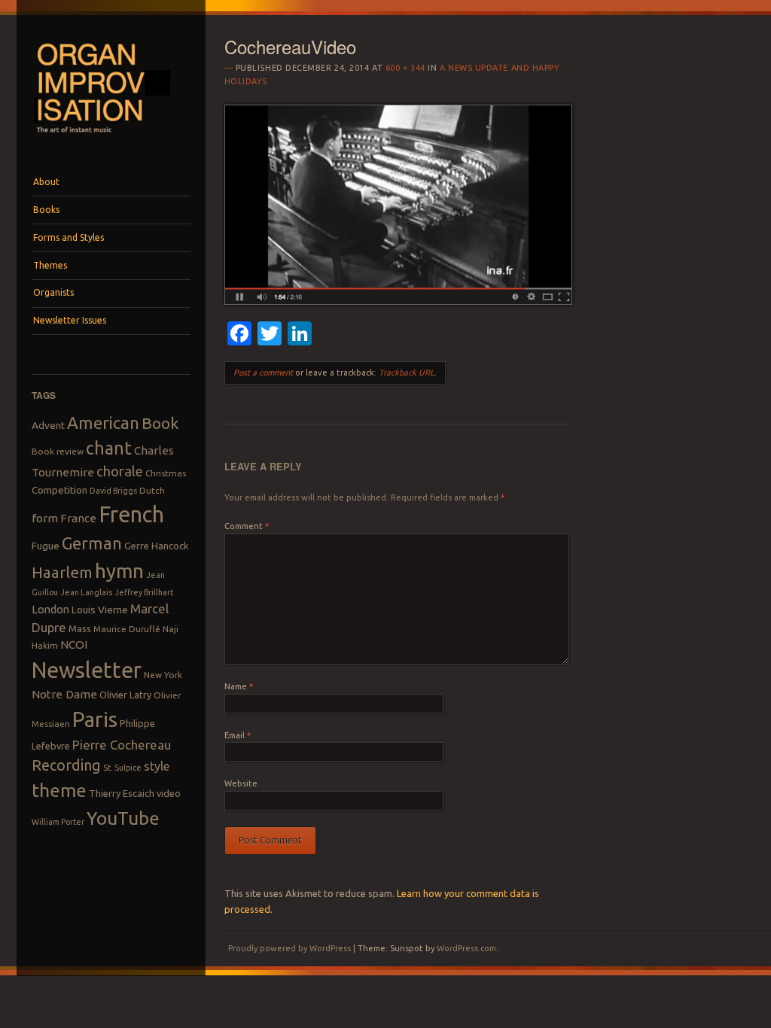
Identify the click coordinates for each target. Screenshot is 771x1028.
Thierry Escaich (121, 793)
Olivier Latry (125, 694)
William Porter (58, 821)
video (169, 793)
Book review (58, 451)
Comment (246, 526)
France (78, 518)
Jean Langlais (86, 592)
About (46, 182)
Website (241, 783)
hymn (119, 571)
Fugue (45, 546)
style (156, 766)
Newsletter (87, 670)
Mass (80, 628)
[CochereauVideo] (398, 301)
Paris (94, 719)
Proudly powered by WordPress (289, 948)
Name (238, 686)
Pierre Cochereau (121, 745)
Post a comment (263, 372)
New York (163, 675)
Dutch (152, 490)
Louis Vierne (100, 610)
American (103, 422)
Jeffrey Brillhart (143, 592)
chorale (119, 471)
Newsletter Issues (69, 320)
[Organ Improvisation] (111, 140)
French (131, 514)
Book (160, 423)
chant (109, 448)
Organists (53, 292)
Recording (66, 765)
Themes (50, 265)
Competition (59, 490)
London (50, 609)
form (45, 518)
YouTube (123, 818)
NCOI (73, 644)
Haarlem (62, 572)
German (92, 543)
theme (59, 790)
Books (46, 209)
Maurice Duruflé (126, 629)
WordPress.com (466, 948)
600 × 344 (405, 67)
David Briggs (113, 490)
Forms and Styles (68, 237)
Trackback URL (406, 372)
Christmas (165, 473)
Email (237, 735)
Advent (48, 425)
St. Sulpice (122, 767)
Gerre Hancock (156, 545)
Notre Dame (64, 694)
